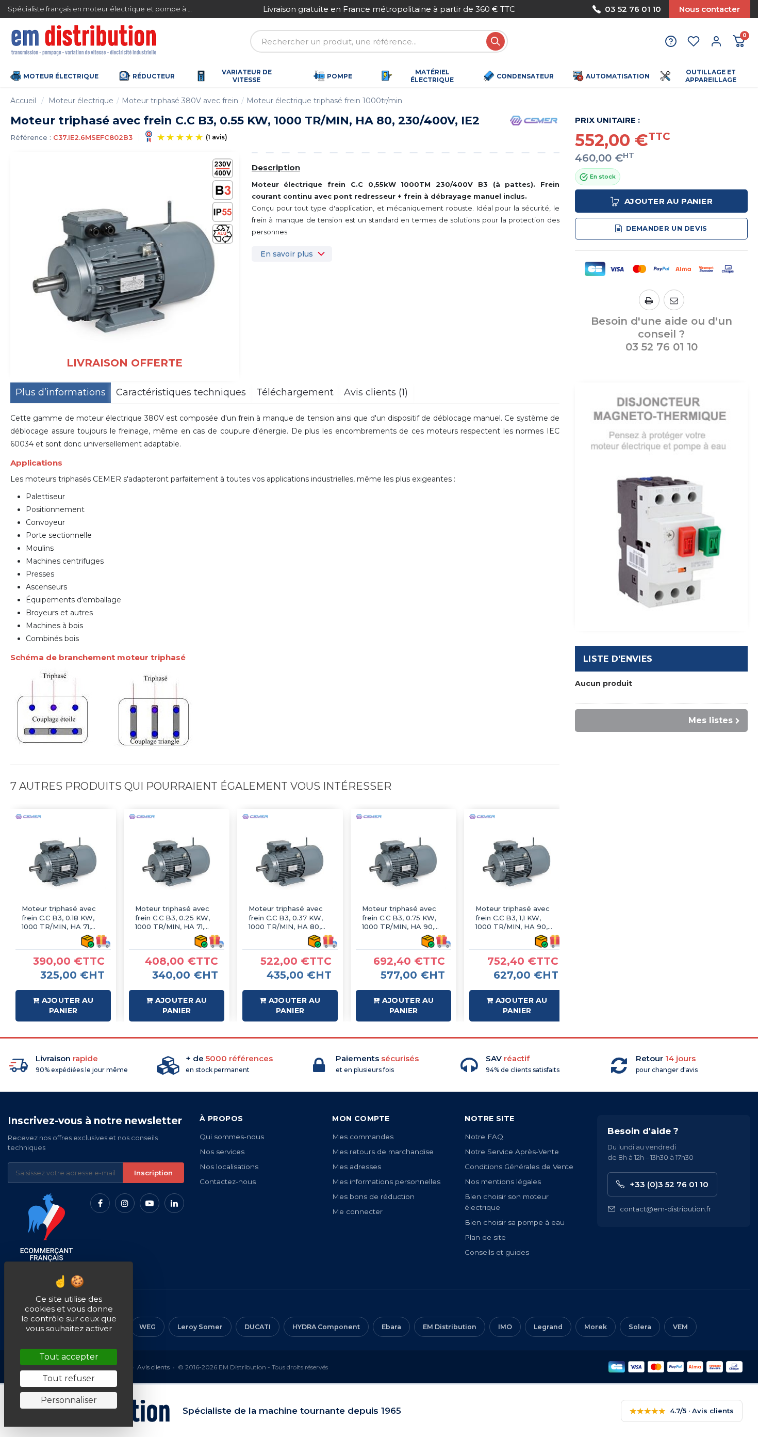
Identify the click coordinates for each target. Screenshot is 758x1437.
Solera (640, 1327)
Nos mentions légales (503, 1181)
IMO (505, 1327)
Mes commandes (362, 1136)
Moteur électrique (80, 100)
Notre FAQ (484, 1136)
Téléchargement (295, 392)
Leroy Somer (200, 1327)
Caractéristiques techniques (181, 392)
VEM (680, 1327)
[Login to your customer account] (716, 41)
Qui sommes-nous (232, 1136)
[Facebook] (100, 1203)
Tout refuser (68, 1378)
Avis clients (153, 1367)
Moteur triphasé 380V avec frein (180, 100)
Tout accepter (68, 1357)
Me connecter (357, 1211)
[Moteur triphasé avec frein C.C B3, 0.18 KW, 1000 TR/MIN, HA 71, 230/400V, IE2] (63, 861)
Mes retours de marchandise (383, 1151)
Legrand (548, 1327)
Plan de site (485, 1237)
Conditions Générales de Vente (519, 1166)
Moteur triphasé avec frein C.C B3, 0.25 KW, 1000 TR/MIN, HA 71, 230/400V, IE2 (172, 918)
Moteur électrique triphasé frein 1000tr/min (324, 100)
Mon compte (360, 1118)
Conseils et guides (497, 1252)
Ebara (391, 1327)
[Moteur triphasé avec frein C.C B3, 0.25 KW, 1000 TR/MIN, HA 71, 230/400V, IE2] (176, 861)
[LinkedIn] (174, 1203)
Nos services (222, 1151)
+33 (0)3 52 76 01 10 (669, 1184)
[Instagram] (125, 1203)
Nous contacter (709, 9)
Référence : (30, 137)
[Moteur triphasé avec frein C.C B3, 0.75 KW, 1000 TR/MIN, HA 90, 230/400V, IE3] (403, 861)
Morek (595, 1327)
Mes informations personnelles (386, 1181)
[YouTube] (149, 1203)
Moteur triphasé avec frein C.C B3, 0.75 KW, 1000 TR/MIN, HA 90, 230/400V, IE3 (399, 918)
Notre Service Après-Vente (512, 1151)
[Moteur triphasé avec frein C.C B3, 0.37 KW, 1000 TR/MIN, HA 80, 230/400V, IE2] (290, 861)
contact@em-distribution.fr (665, 1209)
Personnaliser (69, 1400)
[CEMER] (533, 119)
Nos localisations (229, 1166)
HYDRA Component (326, 1327)
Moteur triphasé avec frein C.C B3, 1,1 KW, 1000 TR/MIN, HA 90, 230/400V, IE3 (512, 918)
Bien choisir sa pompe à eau (515, 1222)
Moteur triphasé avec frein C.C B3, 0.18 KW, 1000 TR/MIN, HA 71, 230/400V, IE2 (59, 918)
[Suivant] (539, 9)
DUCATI (257, 1327)
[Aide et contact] (671, 41)
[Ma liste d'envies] (693, 41)
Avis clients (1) (376, 392)
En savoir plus (286, 254)
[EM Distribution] (85, 41)
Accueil (23, 100)
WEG (147, 1327)
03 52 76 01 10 (633, 9)
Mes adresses (356, 1166)
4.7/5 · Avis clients (682, 1411)
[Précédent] (240, 9)
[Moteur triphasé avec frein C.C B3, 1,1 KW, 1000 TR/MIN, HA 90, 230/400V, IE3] (516, 861)
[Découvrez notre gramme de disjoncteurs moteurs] (661, 505)
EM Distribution (449, 1327)
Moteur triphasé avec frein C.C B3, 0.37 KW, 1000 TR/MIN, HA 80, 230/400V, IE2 (286, 918)
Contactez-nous (228, 1181)
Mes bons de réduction (373, 1196)
